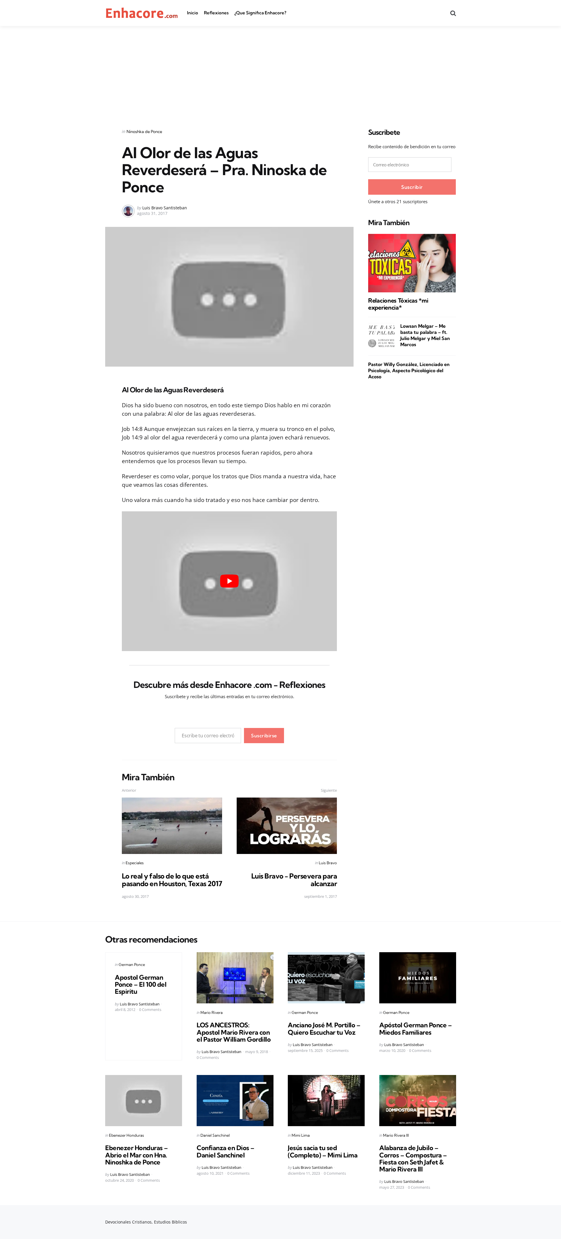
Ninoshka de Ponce (144, 131)
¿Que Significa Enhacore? (260, 12)
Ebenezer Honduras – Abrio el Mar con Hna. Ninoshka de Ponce (136, 1155)
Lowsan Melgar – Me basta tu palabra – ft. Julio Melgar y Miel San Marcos (425, 335)
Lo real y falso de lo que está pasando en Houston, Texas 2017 (172, 880)
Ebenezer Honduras (126, 1135)
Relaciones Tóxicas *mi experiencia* (398, 304)
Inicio (192, 12)
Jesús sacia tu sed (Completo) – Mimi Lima (322, 1151)
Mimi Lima (301, 1135)
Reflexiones (216, 12)
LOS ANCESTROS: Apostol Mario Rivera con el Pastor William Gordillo (234, 1032)
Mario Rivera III (396, 1135)
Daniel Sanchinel (215, 1135)
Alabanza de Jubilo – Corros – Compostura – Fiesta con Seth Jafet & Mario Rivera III (413, 1159)
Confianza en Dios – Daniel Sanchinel (225, 1151)
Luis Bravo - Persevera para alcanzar (294, 880)
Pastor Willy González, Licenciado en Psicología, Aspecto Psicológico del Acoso (409, 370)
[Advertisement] (280, 70)
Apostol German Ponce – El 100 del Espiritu (140, 984)
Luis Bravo (328, 862)
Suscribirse (264, 735)
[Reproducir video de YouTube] (229, 581)
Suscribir (412, 187)
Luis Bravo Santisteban (164, 207)
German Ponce (132, 964)
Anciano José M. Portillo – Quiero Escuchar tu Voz (324, 1028)
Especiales (135, 862)
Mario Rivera (211, 1012)
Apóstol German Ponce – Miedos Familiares (415, 1028)
